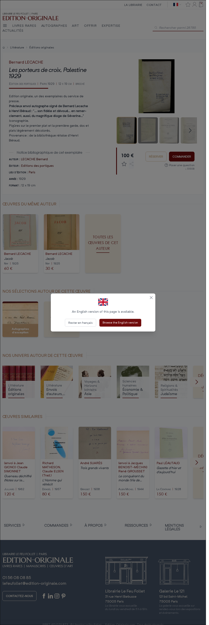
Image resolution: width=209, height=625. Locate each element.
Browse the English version (120, 322)
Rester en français (80, 322)
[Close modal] (151, 297)
